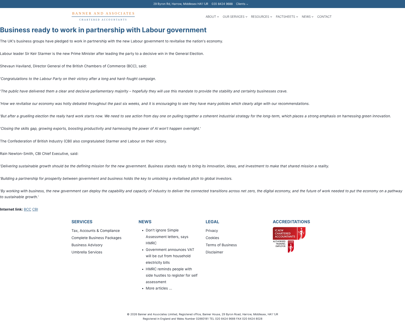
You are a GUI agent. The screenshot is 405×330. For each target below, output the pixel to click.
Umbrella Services (87, 252)
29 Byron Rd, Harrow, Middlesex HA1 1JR (180, 3)
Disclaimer (214, 252)
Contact (324, 16)
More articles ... (159, 288)
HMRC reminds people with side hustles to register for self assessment (171, 275)
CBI (35, 209)
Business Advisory (87, 245)
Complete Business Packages (97, 238)
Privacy (212, 231)
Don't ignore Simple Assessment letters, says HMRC (167, 236)
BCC (27, 209)
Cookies (212, 238)
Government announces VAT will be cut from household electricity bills (170, 256)
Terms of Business (221, 245)
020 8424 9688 (222, 3)
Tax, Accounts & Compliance (96, 231)
